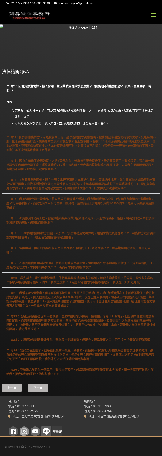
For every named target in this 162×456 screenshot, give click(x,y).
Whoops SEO (42, 447)
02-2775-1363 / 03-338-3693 (30, 3)
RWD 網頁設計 (18, 447)
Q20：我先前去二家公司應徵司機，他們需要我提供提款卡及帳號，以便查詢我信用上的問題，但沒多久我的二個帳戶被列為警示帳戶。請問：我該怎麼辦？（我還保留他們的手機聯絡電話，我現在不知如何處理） (79, 280)
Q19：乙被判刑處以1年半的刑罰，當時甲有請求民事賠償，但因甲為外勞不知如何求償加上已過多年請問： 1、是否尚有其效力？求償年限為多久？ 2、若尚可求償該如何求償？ (80, 265)
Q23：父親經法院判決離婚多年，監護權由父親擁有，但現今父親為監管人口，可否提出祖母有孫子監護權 (80, 340)
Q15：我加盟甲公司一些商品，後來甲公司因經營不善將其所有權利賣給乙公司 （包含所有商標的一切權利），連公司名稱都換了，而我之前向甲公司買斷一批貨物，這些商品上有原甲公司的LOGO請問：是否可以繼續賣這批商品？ (80, 203)
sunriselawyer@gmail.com (76, 3)
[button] (81, 88)
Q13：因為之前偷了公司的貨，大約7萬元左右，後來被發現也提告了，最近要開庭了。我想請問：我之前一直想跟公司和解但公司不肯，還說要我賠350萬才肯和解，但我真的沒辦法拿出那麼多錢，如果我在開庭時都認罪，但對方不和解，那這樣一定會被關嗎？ (80, 164)
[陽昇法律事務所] (29, 15)
